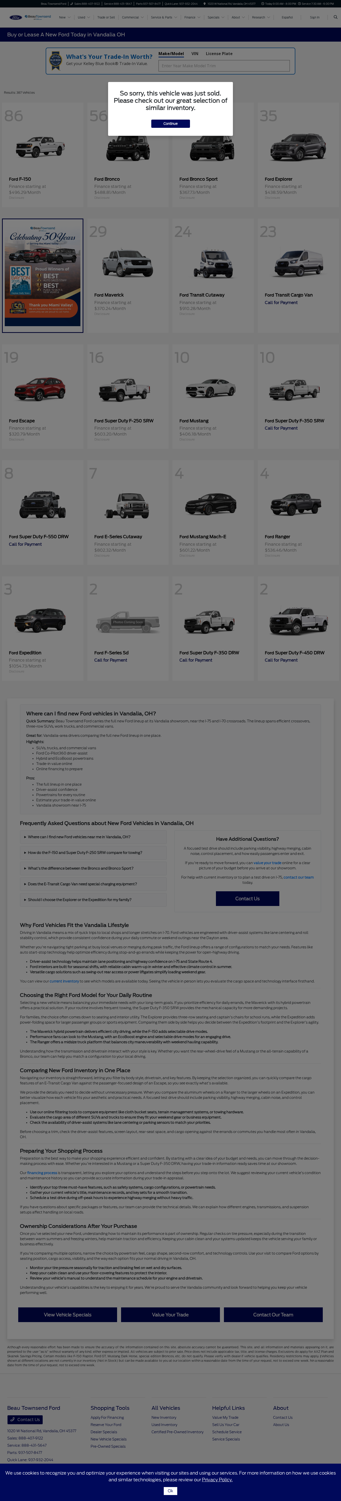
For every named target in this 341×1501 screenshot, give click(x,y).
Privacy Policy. (217, 1479)
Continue (171, 124)
